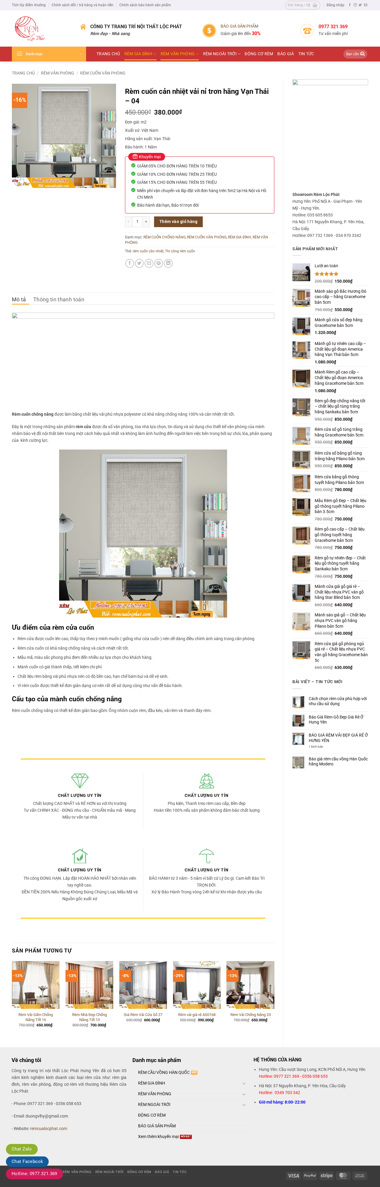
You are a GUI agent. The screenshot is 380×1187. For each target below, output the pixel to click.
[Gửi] (362, 54)
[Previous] (12, 999)
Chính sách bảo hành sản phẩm (145, 5)
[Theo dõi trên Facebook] (350, 5)
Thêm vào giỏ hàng (178, 221)
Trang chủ (23, 73)
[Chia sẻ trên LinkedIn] (168, 263)
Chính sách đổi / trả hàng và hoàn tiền (82, 5)
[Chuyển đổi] (244, 1083)
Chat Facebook (27, 1161)
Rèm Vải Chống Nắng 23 (250, 1014)
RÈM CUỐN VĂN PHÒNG (103, 73)
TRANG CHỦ (108, 53)
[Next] (274, 999)
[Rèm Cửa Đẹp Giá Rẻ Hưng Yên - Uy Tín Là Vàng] (41, 28)
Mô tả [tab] (19, 299)
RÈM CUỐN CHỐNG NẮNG (164, 237)
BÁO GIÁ (285, 53)
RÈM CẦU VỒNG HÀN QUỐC (164, 1072)
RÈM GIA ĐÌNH (138, 53)
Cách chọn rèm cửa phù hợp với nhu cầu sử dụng (338, 701)
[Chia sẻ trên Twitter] (139, 263)
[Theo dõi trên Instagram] (355, 5)
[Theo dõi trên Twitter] (360, 5)
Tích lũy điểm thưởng (29, 5)
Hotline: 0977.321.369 (34, 1173)
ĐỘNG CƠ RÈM (259, 53)
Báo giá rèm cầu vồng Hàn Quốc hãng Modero (338, 761)
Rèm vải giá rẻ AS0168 (197, 1014)
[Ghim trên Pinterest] (158, 263)
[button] (302, 5)
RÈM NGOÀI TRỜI (220, 53)
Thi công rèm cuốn (180, 251)
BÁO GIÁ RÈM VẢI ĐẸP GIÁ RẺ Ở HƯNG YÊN (338, 738)
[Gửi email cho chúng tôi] (365, 5)
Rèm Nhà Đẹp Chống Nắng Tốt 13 (89, 1017)
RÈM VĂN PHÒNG (178, 53)
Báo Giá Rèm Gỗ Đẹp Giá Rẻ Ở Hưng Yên (336, 720)
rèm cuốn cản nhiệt (148, 251)
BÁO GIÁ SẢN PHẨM (239, 26)
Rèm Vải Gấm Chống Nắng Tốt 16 (35, 1017)
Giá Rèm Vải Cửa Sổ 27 (143, 1014)
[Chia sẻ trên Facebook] (129, 263)
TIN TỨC (306, 53)
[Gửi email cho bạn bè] (149, 263)
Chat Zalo (22, 1149)
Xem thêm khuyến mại (158, 1136)
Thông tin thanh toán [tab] (58, 299)
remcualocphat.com (48, 1128)
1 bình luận (320, 746)
